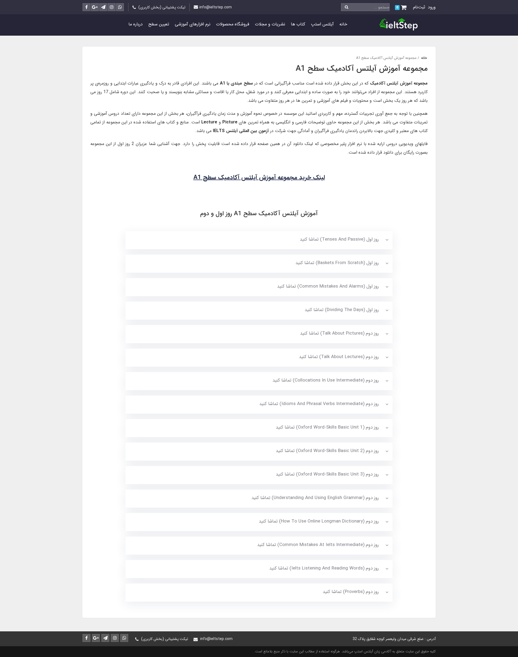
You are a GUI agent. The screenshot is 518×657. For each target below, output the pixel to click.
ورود (432, 7)
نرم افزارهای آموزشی (192, 24)
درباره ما (135, 24)
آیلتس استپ (322, 24)
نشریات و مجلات (270, 24)
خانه (343, 24)
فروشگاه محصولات (232, 24)
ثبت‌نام (419, 7)
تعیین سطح (158, 24)
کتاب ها (298, 24)
